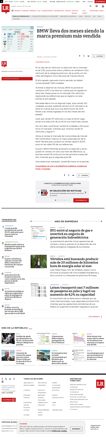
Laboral (54, 334)
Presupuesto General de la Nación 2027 (45, 16)
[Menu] (12, 10)
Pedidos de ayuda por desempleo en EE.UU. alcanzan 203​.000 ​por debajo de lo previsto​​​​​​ (24, 340)
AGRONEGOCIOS (59, 10)
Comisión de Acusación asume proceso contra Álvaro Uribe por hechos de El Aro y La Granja (23, 358)
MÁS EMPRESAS (94, 316)
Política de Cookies (59, 431)
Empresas (27, 395)
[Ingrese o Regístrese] (102, 6)
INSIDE (101, 10)
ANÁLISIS (68, 10)
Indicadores (28, 402)
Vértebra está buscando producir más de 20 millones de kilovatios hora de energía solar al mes (74, 262)
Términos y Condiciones (78, 397)
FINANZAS (17, 10)
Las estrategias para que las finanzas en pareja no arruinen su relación (95, 356)
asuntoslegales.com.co (9, 426)
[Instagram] (14, 379)
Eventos (55, 395)
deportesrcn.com (7, 431)
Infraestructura (43, 402)
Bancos (89, 350)
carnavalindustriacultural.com (11, 428)
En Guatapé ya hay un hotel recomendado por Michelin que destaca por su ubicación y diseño (59, 358)
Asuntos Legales (29, 385)
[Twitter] (84, 56)
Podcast (26, 410)
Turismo (54, 350)
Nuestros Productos (76, 389)
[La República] (6, 12)
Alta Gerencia (42, 382)
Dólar (99, 16)
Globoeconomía (57, 397)
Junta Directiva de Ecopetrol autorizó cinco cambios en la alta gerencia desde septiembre (15, 279)
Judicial (19, 350)
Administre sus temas (11, 78)
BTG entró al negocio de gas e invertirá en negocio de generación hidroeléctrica (71, 234)
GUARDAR (99, 56)
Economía (8, 272)
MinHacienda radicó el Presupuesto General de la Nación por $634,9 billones (15, 247)
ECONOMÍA (25, 10)
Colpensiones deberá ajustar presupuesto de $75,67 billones (58, 339)
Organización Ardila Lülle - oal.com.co (95, 427)
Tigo (94, 16)
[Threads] (3, 382)
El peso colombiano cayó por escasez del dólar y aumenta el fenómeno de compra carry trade (14, 263)
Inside (54, 402)
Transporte (9, 226)
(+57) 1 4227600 (7, 393)
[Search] (90, 6)
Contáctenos (74, 392)
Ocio (53, 405)
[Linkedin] (88, 56)
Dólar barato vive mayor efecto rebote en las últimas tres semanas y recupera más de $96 (95, 340)
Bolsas (7, 256)
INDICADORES (94, 10)
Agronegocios (28, 382)
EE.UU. (18, 334)
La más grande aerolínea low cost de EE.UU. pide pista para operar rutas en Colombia (14, 232)
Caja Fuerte (42, 385)
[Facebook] (79, 56)
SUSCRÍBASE (100, 1)
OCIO (38, 10)
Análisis (54, 382)
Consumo (27, 390)
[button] (38, 193)
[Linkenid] (11, 379)
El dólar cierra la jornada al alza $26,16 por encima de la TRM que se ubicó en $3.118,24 (15, 310)
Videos (40, 415)
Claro (81, 16)
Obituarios (41, 405)
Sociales (26, 415)
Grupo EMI (16, 19)
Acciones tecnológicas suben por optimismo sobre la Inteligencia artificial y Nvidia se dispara (14, 295)
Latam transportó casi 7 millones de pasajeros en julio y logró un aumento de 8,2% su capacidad (74, 291)
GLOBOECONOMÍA (47, 10)
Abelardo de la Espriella (68, 16)
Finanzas (26, 397)
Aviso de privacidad (76, 394)
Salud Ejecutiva (57, 410)
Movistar (88, 16)
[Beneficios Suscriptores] (96, 6)
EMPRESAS (33, 10)
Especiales (41, 395)
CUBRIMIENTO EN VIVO (11, 242)
